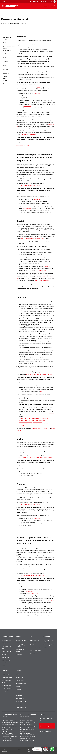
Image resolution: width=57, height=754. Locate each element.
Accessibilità (5, 663)
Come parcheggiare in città (21, 641)
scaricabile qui (37, 93)
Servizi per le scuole (7, 677)
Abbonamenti (5, 657)
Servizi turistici (5, 674)
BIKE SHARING (46, 636)
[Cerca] (55, 6)
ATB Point (4, 665)
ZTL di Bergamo (34, 645)
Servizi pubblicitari (6, 691)
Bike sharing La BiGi (48, 645)
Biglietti (4, 654)
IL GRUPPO (18, 670)
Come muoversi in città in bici (48, 641)
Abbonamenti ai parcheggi (20, 650)
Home (2, 13)
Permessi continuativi (35, 647)
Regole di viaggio (6, 660)
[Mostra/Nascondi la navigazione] (2, 6)
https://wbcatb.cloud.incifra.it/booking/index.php (29, 185)
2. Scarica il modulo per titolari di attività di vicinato (32, 420)
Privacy (19, 749)
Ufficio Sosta (19, 654)
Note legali (18, 704)
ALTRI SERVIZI (5, 670)
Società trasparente (21, 701)
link (41, 391)
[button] (40, 749)
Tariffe (45, 647)
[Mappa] (48, 6)
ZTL (7, 13)
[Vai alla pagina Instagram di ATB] (39, 1)
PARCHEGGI (18, 636)
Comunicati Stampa (21, 683)
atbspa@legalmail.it (7, 740)
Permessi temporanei (35, 650)
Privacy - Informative (21, 707)
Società (18, 674)
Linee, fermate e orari (7, 651)
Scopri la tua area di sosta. (23, 145)
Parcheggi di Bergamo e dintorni (21, 645)
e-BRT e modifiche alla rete (7, 647)
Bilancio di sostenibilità (19, 690)
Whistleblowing (20, 698)
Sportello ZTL (33, 653)
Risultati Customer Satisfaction (20, 694)
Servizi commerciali (7, 688)
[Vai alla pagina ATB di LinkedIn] (41, 1)
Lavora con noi (19, 677)
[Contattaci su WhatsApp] (52, 749)
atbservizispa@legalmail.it (27, 740)
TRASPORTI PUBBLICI (7, 636)
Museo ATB (18, 686)
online (38, 87)
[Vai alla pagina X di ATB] (43, 1)
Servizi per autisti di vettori (7, 681)
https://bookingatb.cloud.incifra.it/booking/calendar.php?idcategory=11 (35, 457)
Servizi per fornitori (7, 685)
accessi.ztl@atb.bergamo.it (29, 134)
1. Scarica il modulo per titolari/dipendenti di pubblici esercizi (34, 418)
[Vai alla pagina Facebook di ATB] (37, 1)
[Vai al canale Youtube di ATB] (45, 1)
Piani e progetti (20, 680)
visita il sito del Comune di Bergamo (41, 428)
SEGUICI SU (42, 714)
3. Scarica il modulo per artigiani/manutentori (30, 422)
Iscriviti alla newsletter (45, 731)
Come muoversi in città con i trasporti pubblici (7, 641)
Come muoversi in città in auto (34, 641)
